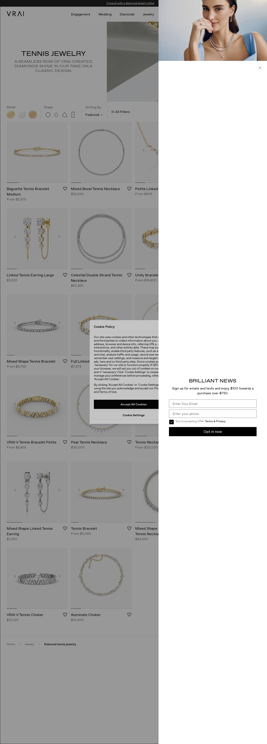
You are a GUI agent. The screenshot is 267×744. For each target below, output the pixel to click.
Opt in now (213, 431)
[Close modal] (133, 372)
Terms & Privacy (215, 421)
